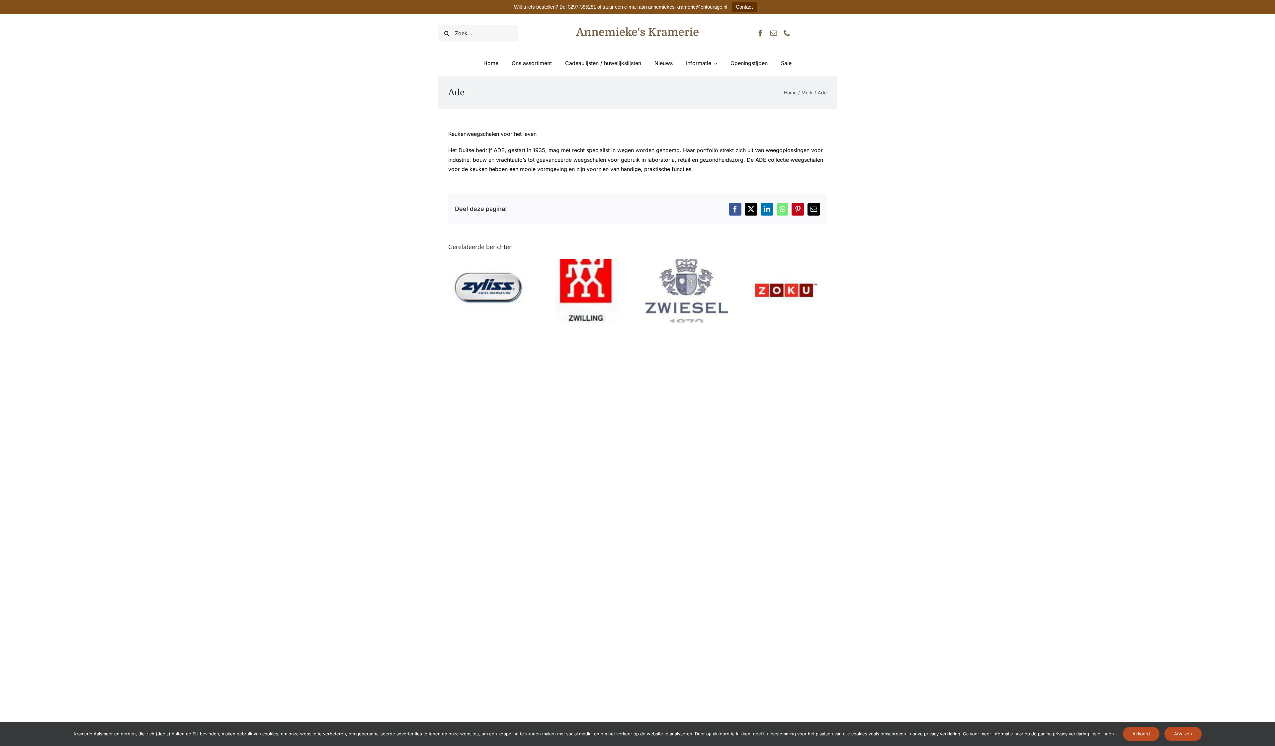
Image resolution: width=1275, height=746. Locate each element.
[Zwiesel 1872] (686, 262)
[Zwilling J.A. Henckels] (588, 262)
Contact (744, 7)
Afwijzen (1183, 733)
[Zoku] (785, 262)
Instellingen (1102, 733)
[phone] (787, 33)
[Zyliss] (489, 262)
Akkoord (1141, 733)
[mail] (773, 33)
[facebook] (760, 33)
